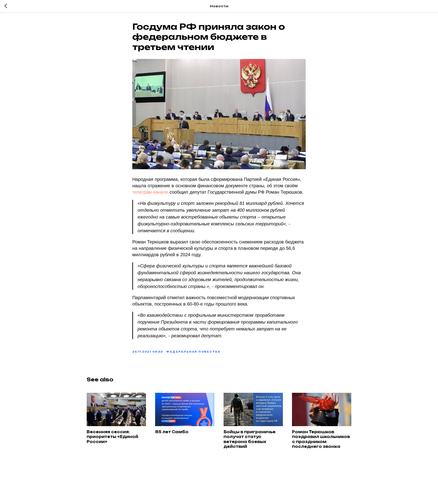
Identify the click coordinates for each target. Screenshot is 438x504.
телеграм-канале (150, 192)
